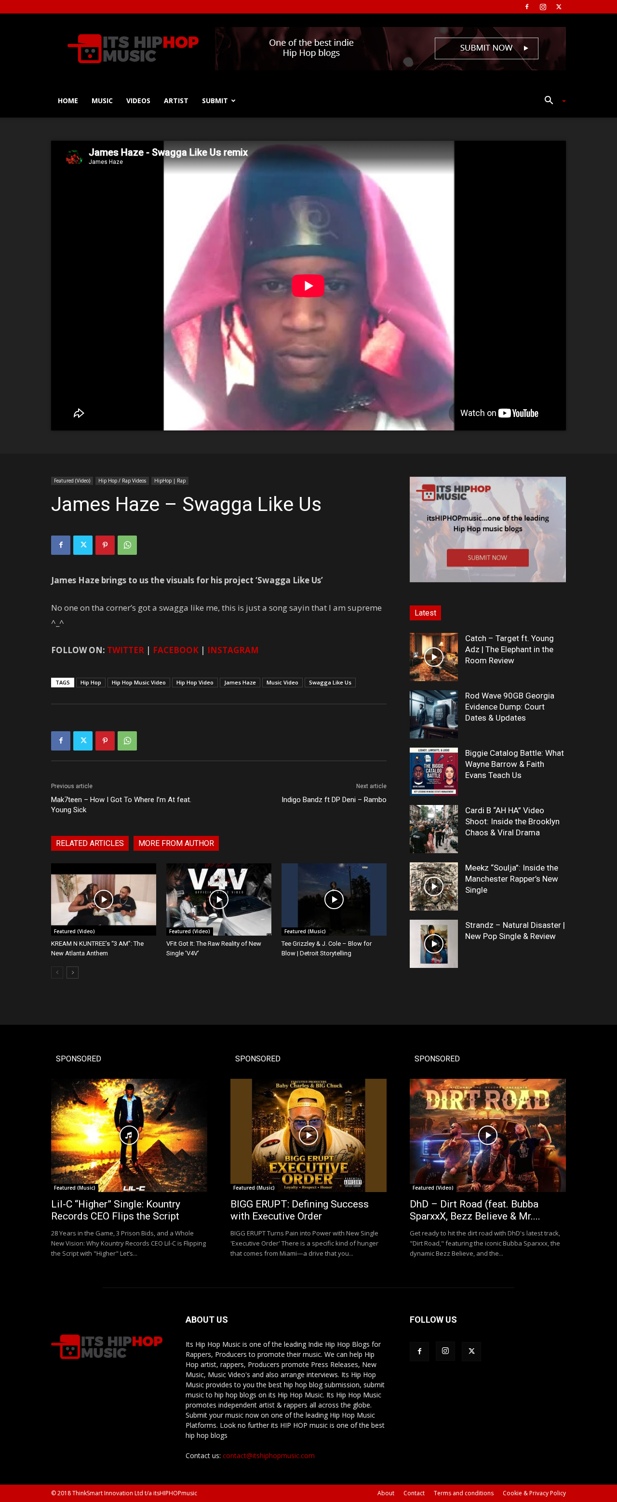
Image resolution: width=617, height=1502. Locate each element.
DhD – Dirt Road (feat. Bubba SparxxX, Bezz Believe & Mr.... (475, 1210)
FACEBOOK (176, 650)
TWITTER (125, 650)
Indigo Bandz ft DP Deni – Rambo (334, 799)
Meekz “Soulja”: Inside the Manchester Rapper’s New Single (511, 879)
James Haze (240, 682)
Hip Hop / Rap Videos (122, 480)
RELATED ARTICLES (90, 843)
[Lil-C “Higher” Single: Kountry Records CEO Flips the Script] (129, 1135)
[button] (551, 101)
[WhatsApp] (127, 545)
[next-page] (73, 972)
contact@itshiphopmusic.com (269, 1455)
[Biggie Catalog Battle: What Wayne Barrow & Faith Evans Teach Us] (434, 772)
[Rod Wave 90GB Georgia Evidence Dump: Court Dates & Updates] (434, 714)
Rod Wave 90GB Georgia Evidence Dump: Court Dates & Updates (509, 707)
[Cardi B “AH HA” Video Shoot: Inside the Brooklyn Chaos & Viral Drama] (434, 829)
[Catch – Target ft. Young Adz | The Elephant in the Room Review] (434, 657)
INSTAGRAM (233, 650)
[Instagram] (543, 6)
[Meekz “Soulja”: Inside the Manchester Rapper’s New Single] (434, 886)
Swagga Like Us (330, 682)
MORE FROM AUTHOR (176, 843)
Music (102, 100)
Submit (215, 100)
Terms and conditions (464, 1493)
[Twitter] (558, 6)
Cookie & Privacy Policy (534, 1493)
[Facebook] (527, 6)
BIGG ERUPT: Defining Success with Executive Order (299, 1210)
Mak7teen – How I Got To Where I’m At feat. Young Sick (121, 804)
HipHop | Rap (170, 480)
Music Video (282, 682)
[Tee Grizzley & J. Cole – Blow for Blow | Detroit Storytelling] (334, 899)
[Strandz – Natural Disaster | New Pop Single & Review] (434, 944)
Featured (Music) (305, 931)
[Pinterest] (105, 545)
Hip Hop (90, 682)
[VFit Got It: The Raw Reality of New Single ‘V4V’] (218, 899)
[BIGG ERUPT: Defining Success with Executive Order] (308, 1135)
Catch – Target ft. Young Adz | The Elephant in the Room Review (509, 649)
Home (68, 100)
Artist (176, 100)
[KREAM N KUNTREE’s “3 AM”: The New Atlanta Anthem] (103, 899)
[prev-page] (57, 972)
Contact (414, 1493)
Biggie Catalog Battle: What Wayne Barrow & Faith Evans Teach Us (514, 764)
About (385, 1493)
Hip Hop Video (195, 682)
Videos (138, 100)
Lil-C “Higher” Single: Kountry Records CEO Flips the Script (115, 1210)
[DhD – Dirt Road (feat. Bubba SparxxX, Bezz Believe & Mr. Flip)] (488, 1135)
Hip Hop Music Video (139, 682)
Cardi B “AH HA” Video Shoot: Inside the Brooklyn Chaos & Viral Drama (512, 821)
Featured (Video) (72, 480)
